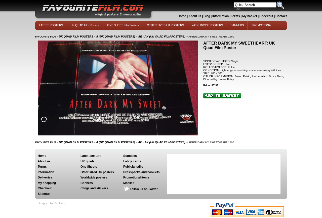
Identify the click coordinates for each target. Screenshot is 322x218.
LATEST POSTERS (51, 25)
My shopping (47, 183)
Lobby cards (132, 161)
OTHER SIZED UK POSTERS (165, 25)
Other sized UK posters (97, 172)
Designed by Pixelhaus (52, 203)
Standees (130, 156)
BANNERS (237, 25)
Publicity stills (133, 166)
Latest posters (90, 156)
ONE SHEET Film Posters (123, 25)
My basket (249, 16)
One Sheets (88, 166)
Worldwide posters (93, 177)
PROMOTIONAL (262, 25)
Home (182, 16)
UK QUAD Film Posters (85, 25)
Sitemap (44, 194)
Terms (235, 16)
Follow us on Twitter (144, 189)
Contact (281, 16)
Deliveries (45, 177)
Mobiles (128, 183)
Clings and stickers (94, 188)
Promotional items (136, 177)
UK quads (87, 161)
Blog (207, 16)
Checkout (266, 16)
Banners (86, 183)
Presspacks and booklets (141, 172)
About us (194, 16)
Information (220, 16)
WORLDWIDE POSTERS (207, 25)
